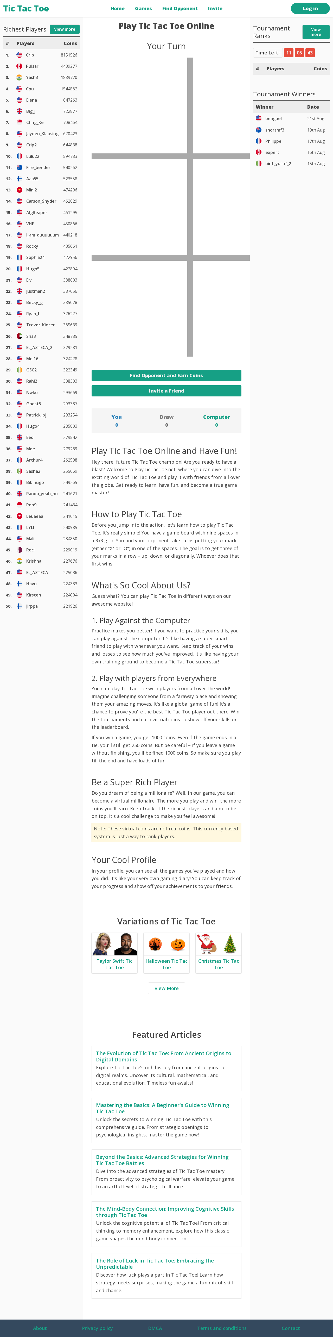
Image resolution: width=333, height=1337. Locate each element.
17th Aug (316, 141)
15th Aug (316, 163)
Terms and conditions (222, 1328)
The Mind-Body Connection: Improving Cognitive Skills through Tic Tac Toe (165, 1212)
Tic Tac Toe (26, 8)
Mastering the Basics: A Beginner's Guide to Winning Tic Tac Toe (162, 1108)
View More (167, 988)
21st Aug (315, 118)
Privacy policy (97, 1328)
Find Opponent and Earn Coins (166, 375)
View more (316, 32)
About (40, 1328)
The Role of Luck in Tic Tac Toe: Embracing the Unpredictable (155, 1264)
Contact (291, 1328)
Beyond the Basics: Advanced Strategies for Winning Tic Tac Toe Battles (162, 1160)
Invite (215, 8)
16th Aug (316, 152)
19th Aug (316, 130)
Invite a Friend (166, 391)
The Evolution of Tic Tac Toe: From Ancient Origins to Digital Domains (163, 1056)
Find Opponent (180, 8)
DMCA (155, 1328)
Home (118, 8)
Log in (310, 8)
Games (143, 8)
